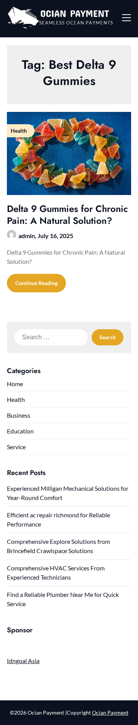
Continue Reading (36, 283)
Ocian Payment (110, 712)
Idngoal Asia (23, 660)
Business (18, 415)
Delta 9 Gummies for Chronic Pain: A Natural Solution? (67, 214)
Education (20, 431)
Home (15, 383)
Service (16, 446)
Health (16, 399)
